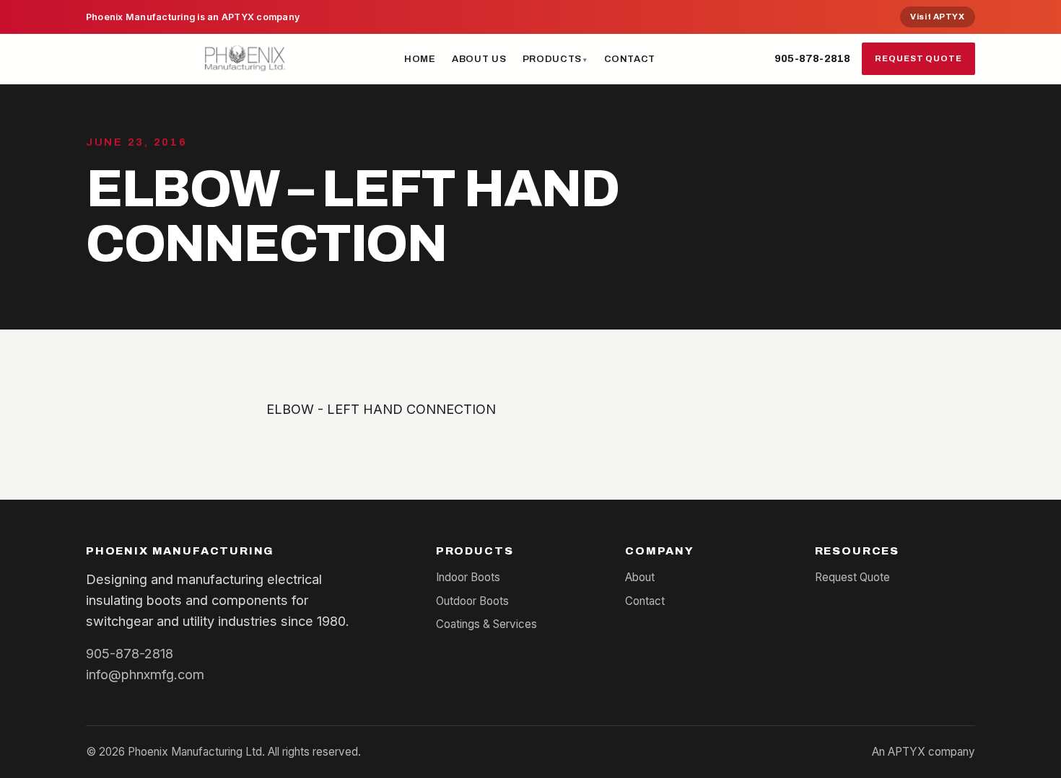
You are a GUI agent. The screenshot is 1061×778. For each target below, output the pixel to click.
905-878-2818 (812, 58)
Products (552, 58)
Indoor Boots (468, 577)
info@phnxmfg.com (145, 674)
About (640, 577)
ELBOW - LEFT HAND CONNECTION (381, 409)
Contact (630, 58)
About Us (479, 58)
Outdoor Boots (472, 601)
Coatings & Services (486, 624)
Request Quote (918, 58)
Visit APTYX (937, 16)
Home (420, 58)
